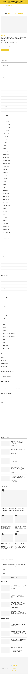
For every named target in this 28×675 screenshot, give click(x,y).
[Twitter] (21, 6)
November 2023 (6, 163)
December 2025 (6, 89)
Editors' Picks (5, 297)
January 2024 (6, 157)
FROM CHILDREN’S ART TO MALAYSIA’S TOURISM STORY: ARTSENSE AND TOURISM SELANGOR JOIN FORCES (17, 469)
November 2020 (6, 270)
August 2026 (5, 65)
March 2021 (5, 259)
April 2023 (5, 184)
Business (5, 288)
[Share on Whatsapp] (14, 52)
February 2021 (6, 262)
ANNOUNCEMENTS (7, 279)
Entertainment (6, 300)
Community (5, 291)
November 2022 (6, 199)
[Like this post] (9, 52)
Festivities (5, 306)
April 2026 (5, 77)
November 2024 (6, 127)
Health (4, 312)
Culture (4, 294)
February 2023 (6, 190)
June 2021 (5, 250)
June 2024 (5, 142)
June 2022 (5, 214)
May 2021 (5, 253)
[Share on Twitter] (12, 52)
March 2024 (5, 151)
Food (4, 309)
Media (4, 318)
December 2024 (6, 124)
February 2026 (6, 83)
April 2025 (5, 112)
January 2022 (6, 229)
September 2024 (6, 133)
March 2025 (5, 115)
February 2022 (6, 226)
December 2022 (6, 196)
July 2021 (5, 247)
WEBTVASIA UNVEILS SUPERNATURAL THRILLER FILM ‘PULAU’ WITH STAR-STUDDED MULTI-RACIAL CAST (20, 546)
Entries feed (4, 360)
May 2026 (5, 74)
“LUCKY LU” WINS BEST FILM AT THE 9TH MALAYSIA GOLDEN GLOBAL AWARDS (19, 587)
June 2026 (5, 71)
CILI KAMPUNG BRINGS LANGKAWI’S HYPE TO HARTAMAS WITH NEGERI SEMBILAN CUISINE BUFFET (6, 528)
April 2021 (5, 256)
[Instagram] (23, 6)
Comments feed (4, 363)
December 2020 (6, 267)
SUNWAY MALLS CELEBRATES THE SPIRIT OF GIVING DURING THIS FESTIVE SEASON (13, 39)
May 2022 (5, 217)
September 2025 (6, 97)
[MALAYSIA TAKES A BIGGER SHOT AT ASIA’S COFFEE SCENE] (5, 461)
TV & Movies (5, 345)
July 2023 (5, 175)
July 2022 (5, 211)
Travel (4, 342)
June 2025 (5, 106)
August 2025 (5, 100)
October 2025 (6, 95)
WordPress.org (4, 366)
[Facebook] (20, 6)
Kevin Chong (5, 42)
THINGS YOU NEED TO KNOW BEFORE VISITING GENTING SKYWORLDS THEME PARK (13, 510)
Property (4, 330)
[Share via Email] (18, 52)
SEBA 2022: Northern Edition (9, 333)
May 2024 (5, 145)
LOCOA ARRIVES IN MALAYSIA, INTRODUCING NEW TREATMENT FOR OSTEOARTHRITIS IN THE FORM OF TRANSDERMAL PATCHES (20, 528)
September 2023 (6, 169)
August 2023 (5, 172)
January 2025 (6, 121)
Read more (4, 50)
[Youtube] (24, 6)
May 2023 (5, 181)
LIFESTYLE (3, 35)
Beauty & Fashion (6, 285)
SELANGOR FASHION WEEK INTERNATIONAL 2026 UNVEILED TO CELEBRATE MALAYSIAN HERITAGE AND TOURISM (18, 478)
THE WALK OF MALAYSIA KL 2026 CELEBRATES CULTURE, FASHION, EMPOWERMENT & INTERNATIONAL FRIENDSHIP (18, 451)
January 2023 (6, 193)
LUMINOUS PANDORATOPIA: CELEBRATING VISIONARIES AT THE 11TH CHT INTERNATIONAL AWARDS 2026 (18, 595)
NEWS (4, 324)
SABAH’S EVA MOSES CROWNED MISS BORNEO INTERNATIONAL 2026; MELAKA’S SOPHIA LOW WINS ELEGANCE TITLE (18, 613)
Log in (2, 357)
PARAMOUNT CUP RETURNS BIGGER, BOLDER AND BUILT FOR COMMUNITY (18, 442)
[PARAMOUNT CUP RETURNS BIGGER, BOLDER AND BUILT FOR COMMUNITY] (5, 443)
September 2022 (6, 205)
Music (4, 321)
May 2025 (5, 109)
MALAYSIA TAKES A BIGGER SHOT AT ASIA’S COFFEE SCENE (18, 459)
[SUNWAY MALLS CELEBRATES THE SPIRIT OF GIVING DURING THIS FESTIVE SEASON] (14, 24)
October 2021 (6, 238)
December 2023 (6, 160)
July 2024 (5, 139)
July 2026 (5, 68)
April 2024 (5, 148)
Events (4, 303)
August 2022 (5, 208)
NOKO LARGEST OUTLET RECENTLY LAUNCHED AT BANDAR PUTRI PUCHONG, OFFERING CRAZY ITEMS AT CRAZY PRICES (7, 546)
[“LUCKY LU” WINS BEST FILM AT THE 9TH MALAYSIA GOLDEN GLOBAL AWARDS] (5, 588)
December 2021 (6, 232)
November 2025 (6, 92)
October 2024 (6, 130)
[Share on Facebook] (11, 52)
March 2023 (5, 187)
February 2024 (6, 154)
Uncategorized (6, 348)
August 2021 (5, 244)
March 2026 (5, 80)
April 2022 (5, 220)
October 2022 (6, 202)
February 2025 (6, 118)
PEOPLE (4, 327)
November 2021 (6, 235)
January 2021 (6, 264)
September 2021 (6, 241)
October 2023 (6, 166)
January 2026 (6, 86)
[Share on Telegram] (15, 52)
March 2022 (5, 223)
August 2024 (5, 136)
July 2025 (5, 103)
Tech (4, 339)
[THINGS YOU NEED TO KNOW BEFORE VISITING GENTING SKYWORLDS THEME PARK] (14, 498)
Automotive (5, 282)
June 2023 (5, 178)
